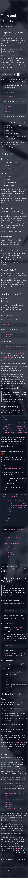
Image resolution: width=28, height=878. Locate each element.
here (23, 231)
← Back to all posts (6, 871)
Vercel (9, 708)
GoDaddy (4, 762)
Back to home (7, 4)
